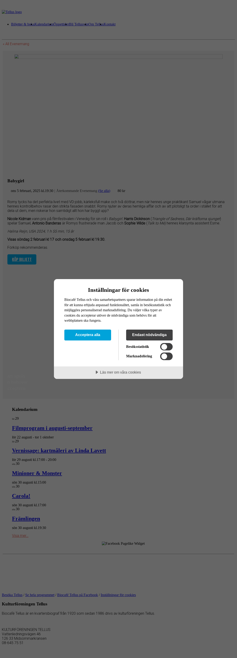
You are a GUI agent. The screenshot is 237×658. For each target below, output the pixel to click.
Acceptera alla (87, 335)
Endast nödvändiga (149, 335)
